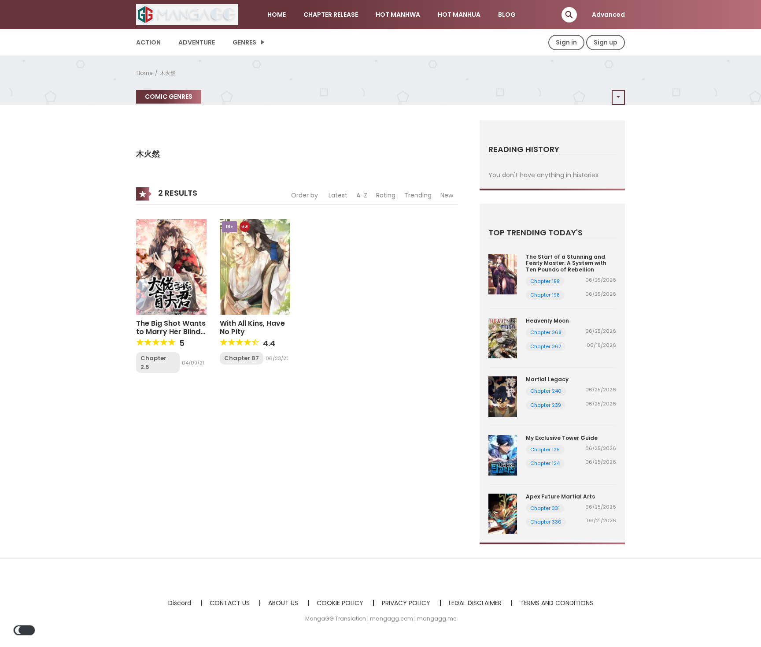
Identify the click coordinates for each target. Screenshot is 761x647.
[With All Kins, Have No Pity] (255, 266)
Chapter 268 (546, 332)
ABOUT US (283, 603)
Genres (244, 42)
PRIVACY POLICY (406, 603)
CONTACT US (230, 603)
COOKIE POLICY (340, 603)
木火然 (168, 73)
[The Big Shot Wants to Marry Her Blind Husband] (171, 266)
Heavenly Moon (547, 320)
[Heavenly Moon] (502, 337)
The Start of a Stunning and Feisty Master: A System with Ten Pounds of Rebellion (566, 263)
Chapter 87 (241, 358)
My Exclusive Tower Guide (562, 438)
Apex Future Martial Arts (560, 496)
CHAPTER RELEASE (330, 14)
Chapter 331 (545, 508)
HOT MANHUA (459, 14)
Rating (385, 195)
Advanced (608, 14)
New (446, 195)
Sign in (566, 42)
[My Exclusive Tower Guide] (502, 454)
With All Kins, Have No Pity (252, 327)
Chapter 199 (545, 281)
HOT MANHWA (398, 14)
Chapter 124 (545, 463)
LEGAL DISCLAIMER (475, 603)
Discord (179, 603)
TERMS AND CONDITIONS (556, 603)
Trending (418, 195)
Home (144, 73)
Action (148, 42)
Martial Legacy (547, 379)
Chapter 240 (546, 390)
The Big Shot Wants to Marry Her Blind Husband (171, 331)
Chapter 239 (545, 405)
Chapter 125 (545, 449)
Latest (338, 195)
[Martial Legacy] (502, 396)
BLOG (507, 14)
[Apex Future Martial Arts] (502, 513)
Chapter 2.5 (153, 362)
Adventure (196, 42)
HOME (276, 14)
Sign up (605, 42)
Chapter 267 (545, 346)
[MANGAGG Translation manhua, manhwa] (187, 14)
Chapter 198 (545, 294)
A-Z (361, 195)
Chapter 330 (546, 521)
